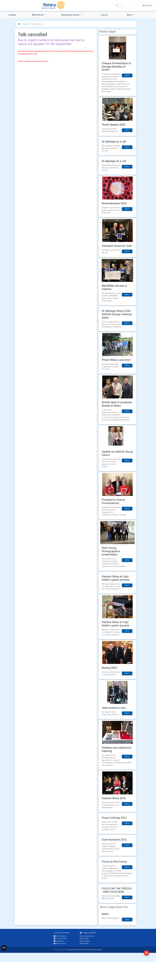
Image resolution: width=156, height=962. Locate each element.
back (127, 919)
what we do (38, 15)
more (126, 75)
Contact (12, 15)
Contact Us (59, 941)
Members (148, 5)
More (129, 15)
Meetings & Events (70, 15)
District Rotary (85, 941)
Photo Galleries (61, 936)
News (25, 24)
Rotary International (87, 936)
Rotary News (84, 943)
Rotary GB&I (84, 938)
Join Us (104, 15)
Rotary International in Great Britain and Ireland (84, 950)
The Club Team (61, 938)
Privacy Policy (61, 943)
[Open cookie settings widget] (4, 948)
